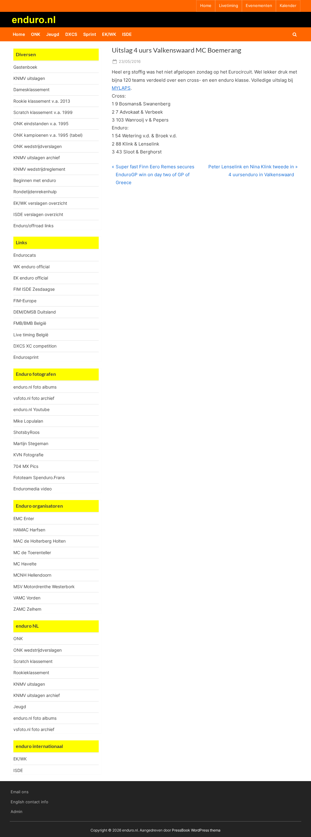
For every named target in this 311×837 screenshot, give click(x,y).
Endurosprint (26, 357)
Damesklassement (31, 89)
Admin (16, 811)
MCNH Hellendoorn (32, 575)
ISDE (127, 34)
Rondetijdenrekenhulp (35, 191)
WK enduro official (31, 266)
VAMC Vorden (26, 597)
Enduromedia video (32, 488)
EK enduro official (30, 277)
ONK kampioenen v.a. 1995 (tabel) (48, 135)
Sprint (89, 34)
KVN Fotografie (28, 454)
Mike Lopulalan (28, 421)
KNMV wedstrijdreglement (39, 169)
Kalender (288, 5)
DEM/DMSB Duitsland (34, 311)
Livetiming (228, 5)
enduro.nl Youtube (31, 409)
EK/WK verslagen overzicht (40, 203)
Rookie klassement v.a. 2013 (41, 101)
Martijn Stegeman (30, 443)
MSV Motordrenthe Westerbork (44, 586)
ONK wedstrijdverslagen (37, 146)
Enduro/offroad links (33, 225)
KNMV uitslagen (29, 78)
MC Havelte (24, 563)
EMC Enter (23, 518)
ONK (35, 34)
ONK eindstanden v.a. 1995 (41, 123)
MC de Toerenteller (32, 552)
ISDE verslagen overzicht (38, 214)
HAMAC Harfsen (29, 529)
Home (205, 5)
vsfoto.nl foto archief (33, 398)
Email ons (20, 792)
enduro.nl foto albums (34, 386)
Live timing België (30, 334)
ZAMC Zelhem (27, 609)
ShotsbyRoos (26, 432)
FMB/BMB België (29, 323)
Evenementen (259, 5)
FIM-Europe (24, 300)
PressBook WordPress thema (196, 830)
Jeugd (52, 34)
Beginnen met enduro (34, 180)
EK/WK (109, 34)
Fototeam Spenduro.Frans (39, 477)
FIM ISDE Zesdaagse (34, 289)
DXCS (71, 34)
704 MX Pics (25, 466)
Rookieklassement (31, 672)
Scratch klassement (33, 661)
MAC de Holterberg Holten (39, 541)
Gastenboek (25, 67)
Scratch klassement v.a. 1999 (43, 112)
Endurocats (24, 255)
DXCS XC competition (34, 345)
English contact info (29, 802)
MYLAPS (121, 88)
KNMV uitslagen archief (36, 157)
